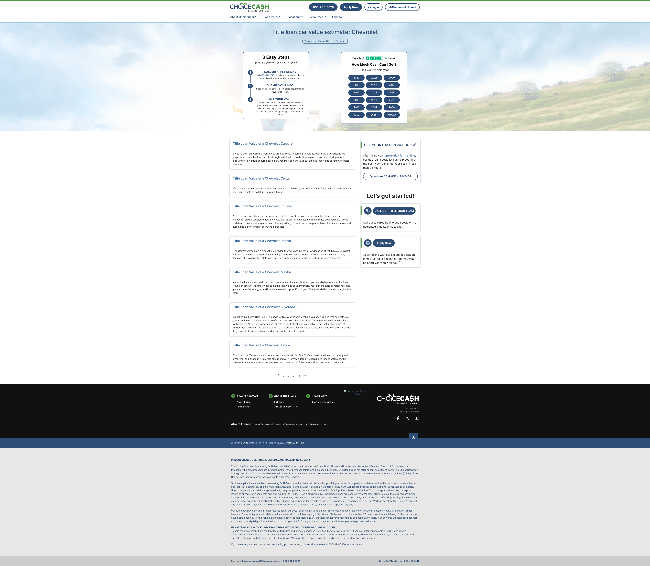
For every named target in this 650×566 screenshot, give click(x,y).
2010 (356, 107)
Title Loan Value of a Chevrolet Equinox (263, 206)
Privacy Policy (243, 402)
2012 (374, 100)
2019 (356, 85)
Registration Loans (319, 424)
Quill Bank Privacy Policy (286, 406)
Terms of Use (242, 406)
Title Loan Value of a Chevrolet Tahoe (261, 345)
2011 (391, 100)
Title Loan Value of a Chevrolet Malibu (262, 272)
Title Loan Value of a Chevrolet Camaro (263, 144)
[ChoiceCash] (398, 399)
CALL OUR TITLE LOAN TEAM (394, 211)
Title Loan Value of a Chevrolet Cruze (261, 178)
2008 (392, 107)
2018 (374, 85)
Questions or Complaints (322, 402)
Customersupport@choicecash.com (260, 561)
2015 (374, 92)
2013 (357, 100)
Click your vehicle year (374, 70)
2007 (356, 114)
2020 (392, 77)
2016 (356, 92)
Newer (392, 114)
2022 (356, 77)
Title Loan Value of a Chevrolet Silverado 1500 (268, 307)
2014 (392, 92)
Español (337, 16)
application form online (400, 155)
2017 (392, 85)
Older (374, 114)
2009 (374, 107)
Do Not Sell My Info (388, 561)
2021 (374, 77)
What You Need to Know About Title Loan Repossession (281, 424)
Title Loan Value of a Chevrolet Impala (262, 241)
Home (321, 41)
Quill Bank (279, 402)
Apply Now (384, 243)
